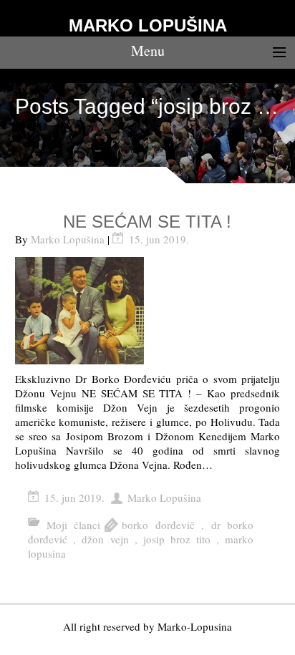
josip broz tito (177, 539)
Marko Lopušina (68, 239)
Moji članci (73, 525)
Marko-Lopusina (195, 626)
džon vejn (105, 539)
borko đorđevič (158, 525)
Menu (148, 50)
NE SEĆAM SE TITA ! (147, 221)
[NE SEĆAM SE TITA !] (148, 310)
